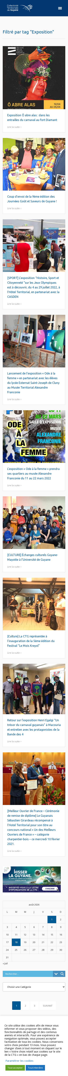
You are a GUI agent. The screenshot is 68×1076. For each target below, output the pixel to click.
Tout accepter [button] (15, 1067)
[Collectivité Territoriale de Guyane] (19, 8)
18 (16, 942)
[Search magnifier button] (62, 974)
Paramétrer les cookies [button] (19, 1060)
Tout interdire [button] (35, 1067)
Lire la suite (13, 127)
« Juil (5, 963)
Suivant (47, 1005)
